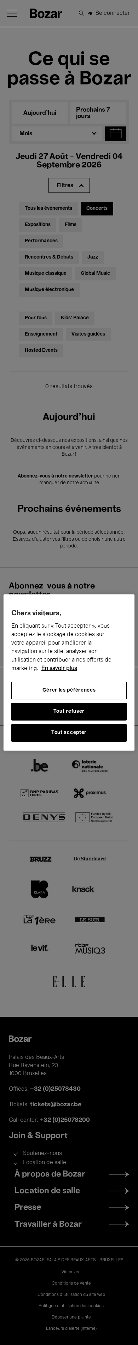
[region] (69, 672)
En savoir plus (59, 668)
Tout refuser (69, 711)
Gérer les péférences (69, 690)
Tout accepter (69, 732)
